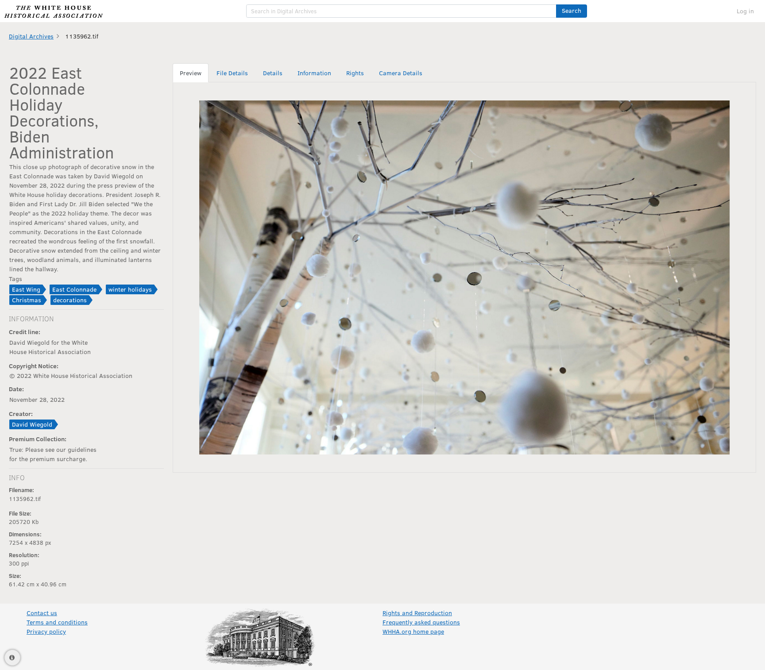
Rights (355, 73)
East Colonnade (74, 289)
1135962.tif (81, 36)
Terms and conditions (57, 622)
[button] (571, 11)
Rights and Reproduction (417, 612)
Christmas (26, 300)
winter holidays (130, 289)
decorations (70, 300)
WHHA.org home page (413, 631)
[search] (401, 11)
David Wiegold (32, 424)
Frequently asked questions (421, 622)
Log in (745, 11)
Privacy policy (46, 631)
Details (272, 73)
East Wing (26, 289)
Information (314, 73)
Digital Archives (31, 36)
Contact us (42, 612)
